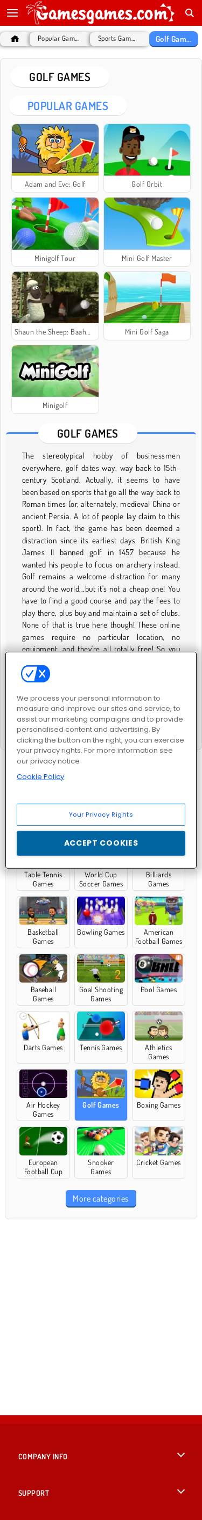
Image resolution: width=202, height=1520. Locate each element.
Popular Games (59, 38)
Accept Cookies (101, 843)
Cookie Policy (40, 777)
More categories (100, 1198)
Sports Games (117, 38)
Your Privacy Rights (101, 814)
